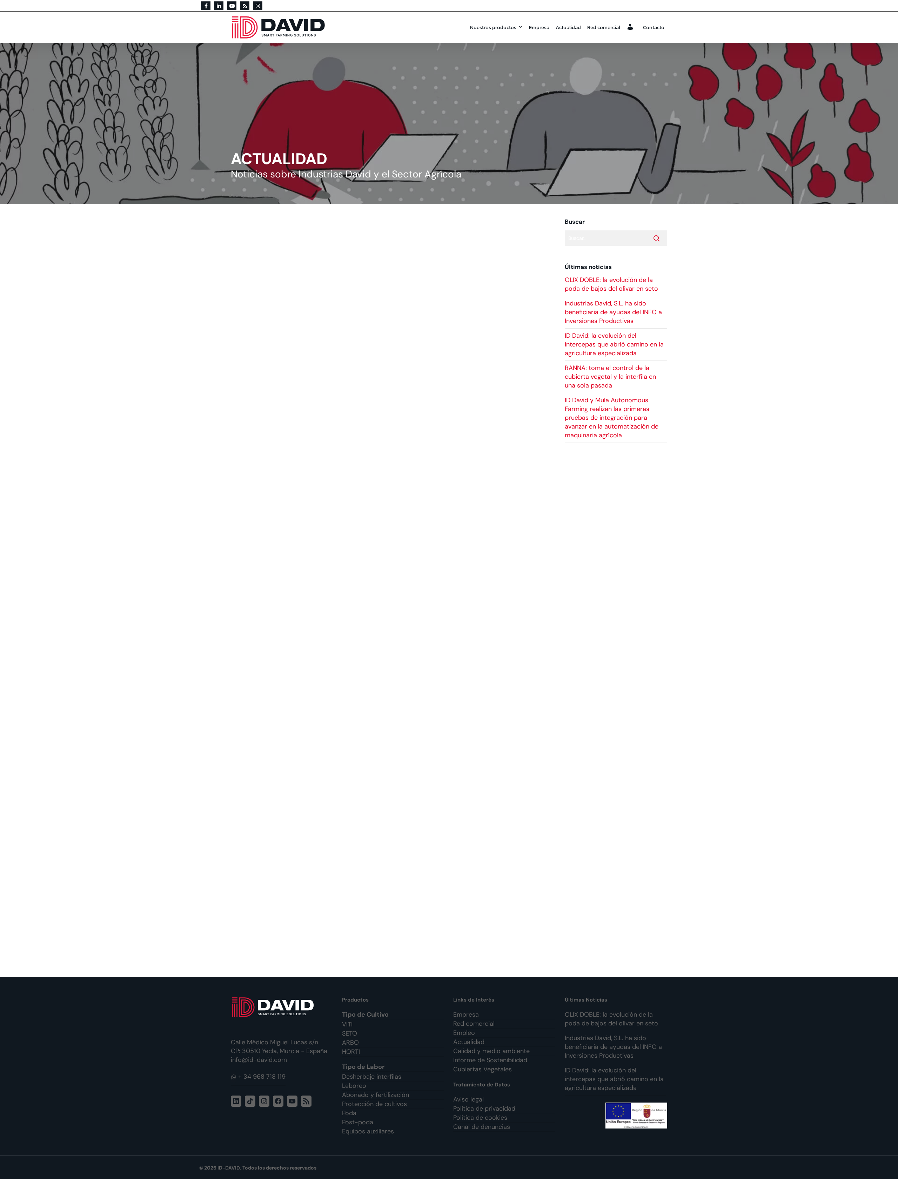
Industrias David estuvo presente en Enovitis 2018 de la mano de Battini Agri (361, 447)
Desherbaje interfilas (371, 1076)
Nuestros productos (493, 27)
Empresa (539, 27)
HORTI (351, 1051)
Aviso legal (468, 1099)
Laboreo (354, 1086)
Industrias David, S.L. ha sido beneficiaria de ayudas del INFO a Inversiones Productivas (613, 312)
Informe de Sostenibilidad (490, 1060)
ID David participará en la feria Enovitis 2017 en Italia (319, 843)
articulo (279, 631)
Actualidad (568, 27)
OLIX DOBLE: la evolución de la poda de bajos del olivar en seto (611, 284)
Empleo (464, 1033)
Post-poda (357, 1122)
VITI (347, 1024)
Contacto (653, 27)
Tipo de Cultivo (365, 1014)
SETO (349, 1033)
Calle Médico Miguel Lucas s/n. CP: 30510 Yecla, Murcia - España (279, 1046)
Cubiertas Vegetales (482, 1069)
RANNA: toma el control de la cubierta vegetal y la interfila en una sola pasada (610, 377)
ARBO (350, 1042)
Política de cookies (480, 1117)
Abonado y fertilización (375, 1095)
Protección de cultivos (374, 1104)
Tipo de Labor (363, 1067)
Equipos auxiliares (368, 1131)
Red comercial (603, 27)
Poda (349, 1113)
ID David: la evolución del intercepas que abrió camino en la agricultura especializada (614, 344)
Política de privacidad (484, 1108)
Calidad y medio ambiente (491, 1051)
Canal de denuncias (481, 1127)
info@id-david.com (259, 1060)
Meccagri (331, 622)
